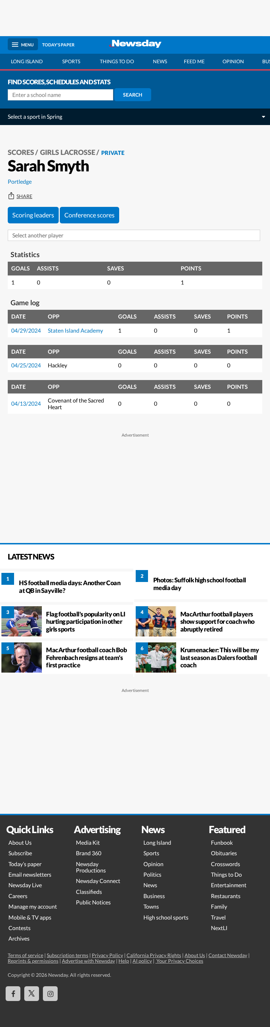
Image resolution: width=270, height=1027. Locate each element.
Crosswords (225, 864)
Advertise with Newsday (88, 961)
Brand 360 (88, 853)
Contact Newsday (227, 955)
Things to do (117, 61)
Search (132, 95)
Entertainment (228, 885)
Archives (19, 938)
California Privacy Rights (154, 955)
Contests (19, 927)
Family (219, 906)
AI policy (142, 961)
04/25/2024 (26, 365)
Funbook (222, 842)
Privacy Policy (107, 955)
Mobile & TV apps (29, 917)
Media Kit (88, 842)
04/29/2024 (26, 330)
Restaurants (225, 895)
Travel (218, 917)
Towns (151, 906)
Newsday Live (25, 885)
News (160, 61)
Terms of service (25, 955)
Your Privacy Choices (179, 961)
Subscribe (20, 853)
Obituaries (224, 853)
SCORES (21, 152)
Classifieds (89, 891)
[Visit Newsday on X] (31, 993)
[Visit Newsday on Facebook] (13, 993)
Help (123, 961)
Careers (17, 895)
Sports (71, 61)
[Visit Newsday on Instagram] (50, 993)
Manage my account (32, 906)
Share (24, 196)
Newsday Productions (91, 867)
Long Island (27, 61)
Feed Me (194, 61)
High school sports (165, 917)
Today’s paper (24, 864)
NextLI (219, 927)
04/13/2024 (26, 403)
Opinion (233, 61)
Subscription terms (67, 955)
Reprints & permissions (33, 961)
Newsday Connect (98, 880)
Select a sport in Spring (35, 116)
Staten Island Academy (75, 330)
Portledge (20, 181)
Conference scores (89, 215)
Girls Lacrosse (67, 152)
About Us (20, 842)
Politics (152, 874)
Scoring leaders (33, 215)
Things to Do (226, 874)
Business (154, 895)
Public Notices (93, 902)
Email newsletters (29, 874)
